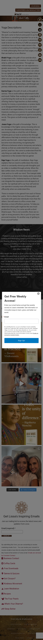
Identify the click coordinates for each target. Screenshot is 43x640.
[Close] (38, 293)
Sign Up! (21, 340)
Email (6, 317)
